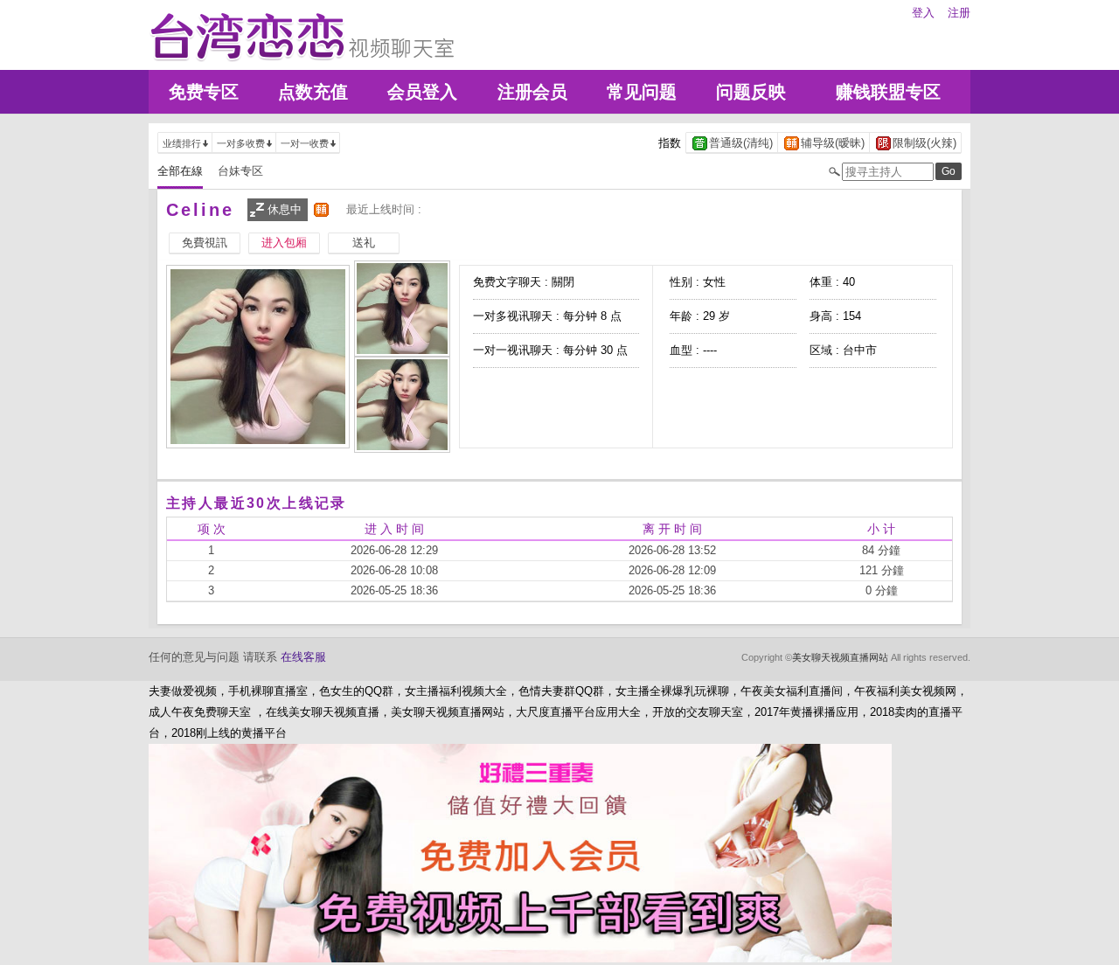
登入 (923, 12)
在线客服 (303, 656)
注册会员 (532, 91)
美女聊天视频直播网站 (840, 657)
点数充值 (313, 91)
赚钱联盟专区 (888, 91)
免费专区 (204, 91)
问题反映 (751, 91)
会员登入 (422, 91)
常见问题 (642, 91)
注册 (959, 12)
